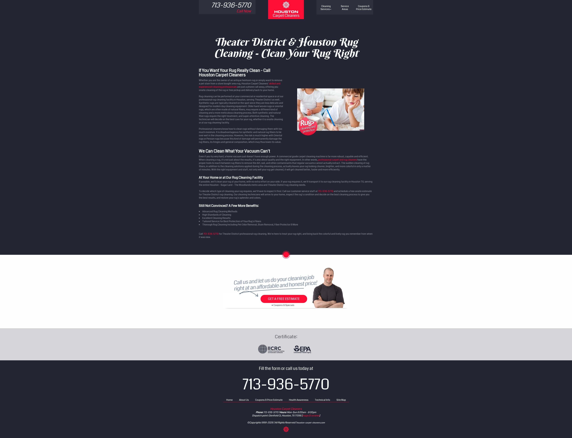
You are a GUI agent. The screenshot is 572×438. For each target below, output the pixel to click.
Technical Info (322, 400)
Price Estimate (364, 7)
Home (229, 400)
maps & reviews (311, 415)
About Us (244, 400)
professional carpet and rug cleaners (337, 159)
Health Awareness (298, 400)
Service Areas (345, 7)
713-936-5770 (325, 191)
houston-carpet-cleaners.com (311, 422)
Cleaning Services (326, 7)
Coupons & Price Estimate (269, 400)
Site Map (341, 400)
